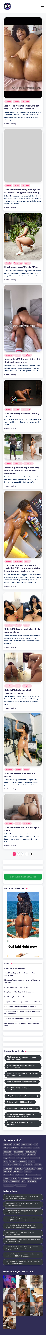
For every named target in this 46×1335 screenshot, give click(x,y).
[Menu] (42, 6)
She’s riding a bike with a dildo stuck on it (20, 1007)
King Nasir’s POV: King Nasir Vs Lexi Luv (19, 992)
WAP (23, 1181)
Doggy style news (8, 1158)
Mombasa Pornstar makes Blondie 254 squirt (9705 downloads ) (23, 1074)
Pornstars (18, 263)
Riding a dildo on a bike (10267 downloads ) (22, 1108)
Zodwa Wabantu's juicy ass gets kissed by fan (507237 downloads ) (21, 1204)
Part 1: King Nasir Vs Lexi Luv (15, 997)
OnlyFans (25, 101)
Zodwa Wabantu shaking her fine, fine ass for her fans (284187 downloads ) (22, 1262)
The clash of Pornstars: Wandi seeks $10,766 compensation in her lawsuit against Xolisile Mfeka (22, 568)
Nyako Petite (7, 1171)
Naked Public (18, 1168)
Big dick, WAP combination (14, 968)
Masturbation (28, 1164)
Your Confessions (8, 1185)
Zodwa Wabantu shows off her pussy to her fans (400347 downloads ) (22, 1241)
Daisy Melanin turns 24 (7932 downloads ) (22, 1082)
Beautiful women (26, 1147)
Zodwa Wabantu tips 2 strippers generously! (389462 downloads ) (21, 1212)
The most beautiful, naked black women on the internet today (22, 1013)
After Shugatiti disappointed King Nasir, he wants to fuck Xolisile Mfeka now (21, 470)
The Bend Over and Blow (33, 1175)
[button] (31, 854)
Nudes (39, 1168)
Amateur (9, 355)
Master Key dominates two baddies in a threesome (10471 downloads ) (21, 1115)
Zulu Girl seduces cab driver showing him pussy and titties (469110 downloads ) (21, 1197)
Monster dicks (8, 1168)
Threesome (37, 1178)
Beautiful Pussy (14, 1147)
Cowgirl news (7, 1154)
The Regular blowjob (25, 1178)
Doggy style (31, 1154)
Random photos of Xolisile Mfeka (21, 267)
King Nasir (6, 1164)
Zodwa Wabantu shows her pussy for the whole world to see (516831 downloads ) (22, 1255)
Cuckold (17, 1154)
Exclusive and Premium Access (23, 877)
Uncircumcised (15, 1181)
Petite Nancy (18, 1171)
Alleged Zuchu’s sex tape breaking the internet (22, 1002)
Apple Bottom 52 (26, 1144)
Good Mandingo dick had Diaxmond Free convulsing (19, 974)
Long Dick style (17, 1164)
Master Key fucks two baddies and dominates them (21, 1024)
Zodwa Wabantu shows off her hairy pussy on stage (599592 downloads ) (21, 1248)
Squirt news (19, 1175)
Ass (36, 1144)
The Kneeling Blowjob (10, 1178)
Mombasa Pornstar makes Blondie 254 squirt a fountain (22, 981)
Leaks (16, 101)
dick (24, 1154)
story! (27, 263)
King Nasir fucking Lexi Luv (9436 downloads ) (18, 1089)
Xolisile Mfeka (32, 1181)
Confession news (30, 1151)
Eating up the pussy (22, 1158)
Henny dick (13, 1161)
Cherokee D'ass (18, 1151)
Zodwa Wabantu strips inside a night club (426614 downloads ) (20, 1233)
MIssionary (38, 1164)
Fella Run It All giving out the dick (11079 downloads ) (21, 1124)
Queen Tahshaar (8, 1175)
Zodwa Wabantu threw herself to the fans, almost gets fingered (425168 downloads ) (20, 1226)
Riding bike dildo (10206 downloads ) (20, 1102)
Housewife (23, 1161)
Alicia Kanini (7, 1144)
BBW (5, 1147)
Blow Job (36, 1147)
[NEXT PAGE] (31, 854)
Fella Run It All (34, 1158)
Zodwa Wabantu (21, 1185)
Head (5, 1161)
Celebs (8, 101)
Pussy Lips (27, 1171)
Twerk (5, 1181)
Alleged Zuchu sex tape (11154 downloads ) (22, 1096)
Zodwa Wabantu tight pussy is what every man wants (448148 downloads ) (22, 1219)
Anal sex (16, 1144)
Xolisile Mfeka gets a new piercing (21, 413)
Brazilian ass (7, 1151)
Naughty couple (30, 1168)
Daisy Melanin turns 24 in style (16, 987)
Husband (31, 1161)
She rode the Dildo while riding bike (17, 1018)
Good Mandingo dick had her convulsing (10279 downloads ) (21, 1066)
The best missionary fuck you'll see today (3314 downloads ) (21, 1058)
